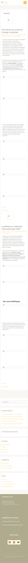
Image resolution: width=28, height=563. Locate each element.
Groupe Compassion (20, 34)
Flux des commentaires (8, 484)
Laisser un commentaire (8, 34)
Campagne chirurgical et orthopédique (12, 414)
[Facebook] (10, 542)
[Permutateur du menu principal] (25, 2)
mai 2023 (4, 447)
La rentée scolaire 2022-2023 (9, 421)
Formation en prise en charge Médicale (12, 416)
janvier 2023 (5, 449)
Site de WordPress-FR (7, 486)
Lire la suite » (5, 210)
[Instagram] (14, 542)
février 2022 (5, 451)
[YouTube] (18, 542)
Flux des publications (7, 482)
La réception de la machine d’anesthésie (12, 423)
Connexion (4, 479)
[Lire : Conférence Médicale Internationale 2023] (14, 219)
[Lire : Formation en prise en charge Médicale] (14, 23)
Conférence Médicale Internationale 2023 (12, 419)
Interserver (14, 558)
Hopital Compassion (7, 36)
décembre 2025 (6, 444)
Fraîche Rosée (5, 463)
